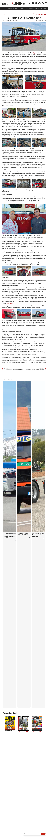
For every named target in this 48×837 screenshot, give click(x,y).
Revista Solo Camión (10, 713)
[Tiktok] (39, 3)
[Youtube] (46, 3)
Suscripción (45, 8)
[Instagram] (36, 3)
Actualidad (10, 8)
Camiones (15, 8)
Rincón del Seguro (38, 8)
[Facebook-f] (33, 3)
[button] (33, 14)
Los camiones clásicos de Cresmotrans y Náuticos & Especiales (38, 535)
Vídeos (27, 8)
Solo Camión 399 (23, 731)
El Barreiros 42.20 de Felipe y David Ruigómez (24, 534)
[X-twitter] (43, 3)
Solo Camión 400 (9, 732)
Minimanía (31, 8)
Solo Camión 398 (37, 731)
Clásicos (4, 14)
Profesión (21, 8)
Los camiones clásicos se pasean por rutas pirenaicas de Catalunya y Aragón (10, 535)
